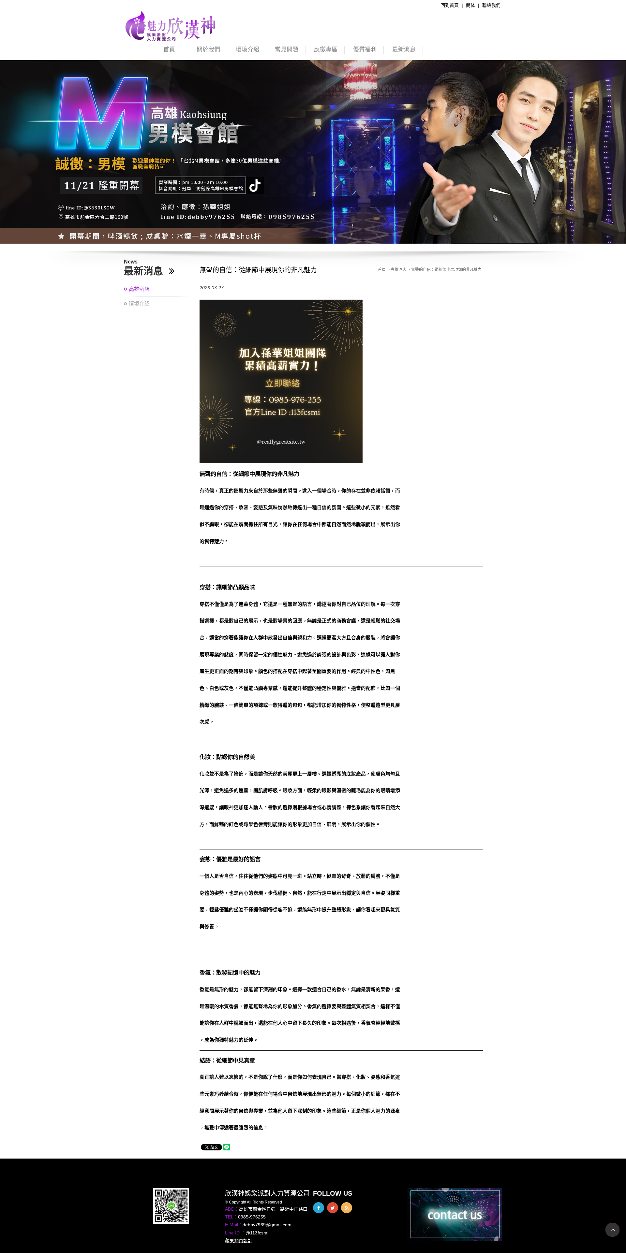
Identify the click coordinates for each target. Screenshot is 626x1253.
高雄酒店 (139, 289)
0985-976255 (252, 1216)
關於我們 (208, 49)
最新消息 (404, 49)
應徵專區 (325, 49)
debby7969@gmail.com (267, 1224)
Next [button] (614, 155)
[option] (313, 152)
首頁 (169, 49)
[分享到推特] (332, 1207)
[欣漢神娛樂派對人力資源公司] (171, 25)
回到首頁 (449, 5)
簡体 (470, 5)
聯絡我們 (491, 5)
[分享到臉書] (318, 1207)
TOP (612, 1230)
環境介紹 (247, 49)
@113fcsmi (257, 1232)
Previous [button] (11, 155)
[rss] (346, 1207)
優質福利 (365, 49)
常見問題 (286, 49)
